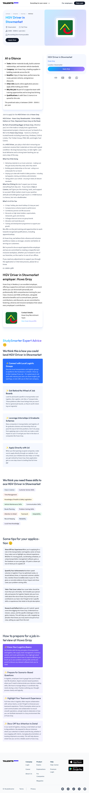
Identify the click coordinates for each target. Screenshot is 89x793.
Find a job (79, 3)
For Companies (40, 775)
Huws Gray (51, 61)
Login (27, 765)
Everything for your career (38, 3)
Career (28, 769)
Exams (39, 765)
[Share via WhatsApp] (76, 77)
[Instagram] (68, 789)
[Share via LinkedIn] (69, 77)
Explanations (41, 769)
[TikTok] (73, 789)
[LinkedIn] (84, 789)
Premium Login (53, 770)
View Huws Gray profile (28, 321)
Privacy (33, 789)
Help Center (54, 765)
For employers (67, 3)
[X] (79, 789)
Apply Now (12, 40)
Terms (21, 789)
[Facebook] (62, 789)
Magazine (40, 781)
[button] (55, 77)
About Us (29, 774)
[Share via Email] (62, 77)
